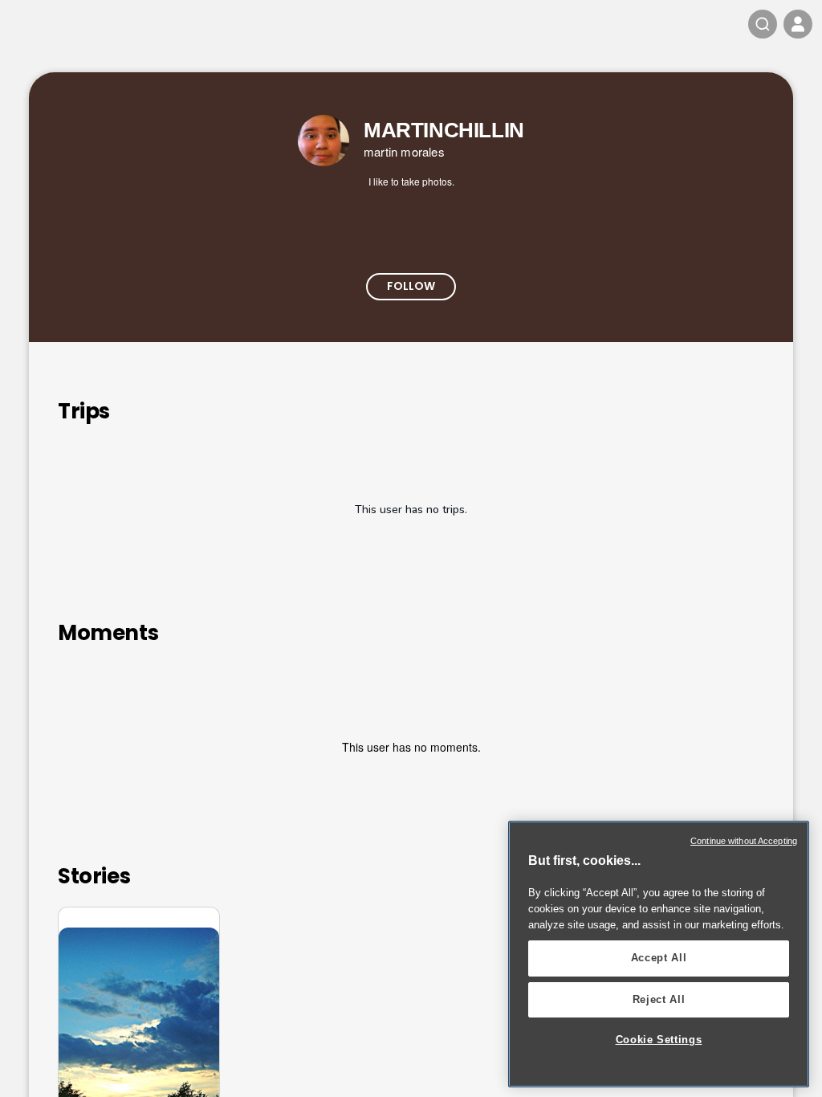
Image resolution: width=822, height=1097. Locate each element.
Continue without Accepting (743, 841)
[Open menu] (797, 24)
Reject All (659, 999)
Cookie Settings (659, 1040)
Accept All (659, 958)
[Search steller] (762, 24)
